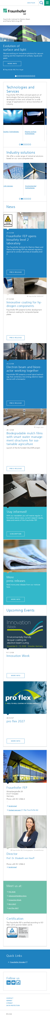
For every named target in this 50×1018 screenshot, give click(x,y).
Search (41, 2)
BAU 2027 (12, 904)
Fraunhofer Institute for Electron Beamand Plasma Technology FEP (16, 20)
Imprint (9, 1001)
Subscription (16, 534)
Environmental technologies (24, 187)
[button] (16, 76)
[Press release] (25, 221)
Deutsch (31, 3)
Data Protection (13, 1005)
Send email (13, 806)
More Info (15, 599)
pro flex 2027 (14, 908)
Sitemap (9, 1003)
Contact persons (15, 810)
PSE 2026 (12, 892)
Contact (9, 998)
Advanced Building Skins (18, 896)
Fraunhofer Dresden (17, 962)
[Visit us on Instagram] (18, 982)
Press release (15, 272)
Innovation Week (15, 900)
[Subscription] (25, 491)
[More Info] (25, 556)
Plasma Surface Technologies (24, 132)
